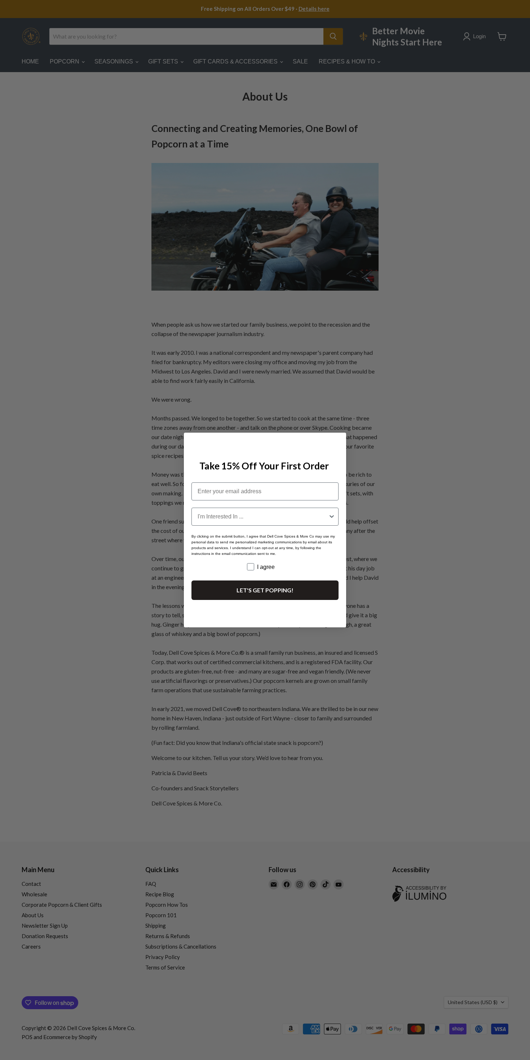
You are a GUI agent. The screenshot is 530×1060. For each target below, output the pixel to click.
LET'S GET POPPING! (265, 590)
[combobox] (263, 516)
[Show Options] (331, 516)
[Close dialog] (337, 441)
